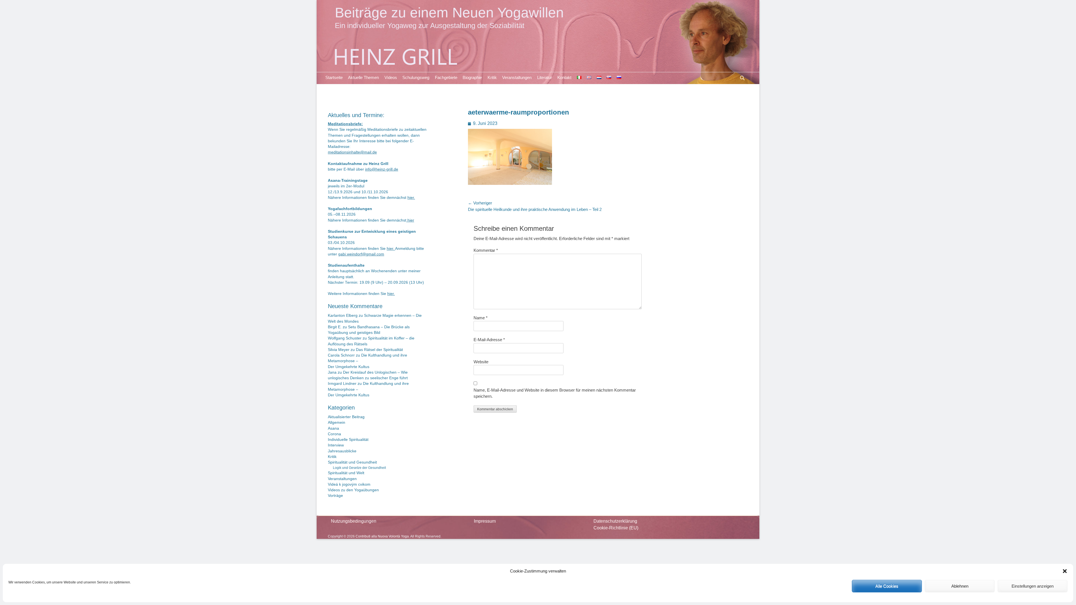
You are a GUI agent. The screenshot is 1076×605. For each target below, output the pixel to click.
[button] (1065, 571)
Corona (334, 434)
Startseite (334, 77)
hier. (411, 198)
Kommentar (486, 250)
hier (410, 220)
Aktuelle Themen (363, 77)
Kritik (492, 77)
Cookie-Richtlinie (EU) (615, 527)
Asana (333, 428)
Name (481, 317)
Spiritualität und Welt (346, 473)
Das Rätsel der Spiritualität (379, 350)
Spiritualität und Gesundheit (352, 462)
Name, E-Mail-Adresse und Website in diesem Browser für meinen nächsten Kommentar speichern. (555, 393)
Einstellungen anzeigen (1033, 586)
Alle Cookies (886, 586)
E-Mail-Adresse (489, 339)
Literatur (544, 77)
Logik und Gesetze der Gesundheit (359, 468)
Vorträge (335, 496)
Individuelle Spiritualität (348, 440)
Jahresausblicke (342, 451)
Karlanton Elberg (343, 315)
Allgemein (336, 422)
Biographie (472, 77)
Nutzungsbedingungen (353, 520)
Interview (336, 445)
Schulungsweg (415, 77)
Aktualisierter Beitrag (346, 417)
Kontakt (564, 77)
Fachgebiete (446, 77)
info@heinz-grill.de (381, 169)
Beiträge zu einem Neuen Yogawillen (449, 12)
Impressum (485, 520)
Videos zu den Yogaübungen (353, 490)
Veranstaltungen (517, 77)
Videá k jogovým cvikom (349, 484)
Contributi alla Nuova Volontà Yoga (382, 536)
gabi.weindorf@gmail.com (361, 254)
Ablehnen (959, 586)
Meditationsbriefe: (345, 124)
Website (481, 361)
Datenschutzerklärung (615, 520)
